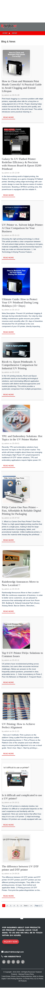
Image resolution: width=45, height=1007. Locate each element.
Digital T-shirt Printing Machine (12, 979)
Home (5, 33)
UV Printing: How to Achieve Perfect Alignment (18, 725)
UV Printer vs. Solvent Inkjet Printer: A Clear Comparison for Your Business (22, 228)
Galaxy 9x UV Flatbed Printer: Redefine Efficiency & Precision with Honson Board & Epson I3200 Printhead (21, 163)
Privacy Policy (29, 974)
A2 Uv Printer (38, 979)
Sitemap (21, 974)
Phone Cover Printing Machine (21, 976)
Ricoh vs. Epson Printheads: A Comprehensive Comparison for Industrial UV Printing (19, 365)
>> (31, 905)
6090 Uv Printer (38, 976)
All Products (22, 981)
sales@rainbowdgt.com (14, 952)
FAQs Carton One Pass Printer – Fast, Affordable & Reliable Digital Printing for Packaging (21, 510)
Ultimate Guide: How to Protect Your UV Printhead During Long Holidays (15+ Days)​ (20, 302)
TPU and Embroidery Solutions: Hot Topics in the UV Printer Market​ (22, 438)
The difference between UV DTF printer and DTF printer (20, 868)
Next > (26, 905)
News (14, 33)
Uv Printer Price (28, 979)
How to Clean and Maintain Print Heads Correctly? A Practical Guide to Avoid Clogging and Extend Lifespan (22, 86)
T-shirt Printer (6, 976)
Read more (8, 117)
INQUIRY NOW (11, 942)
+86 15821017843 (12, 957)
